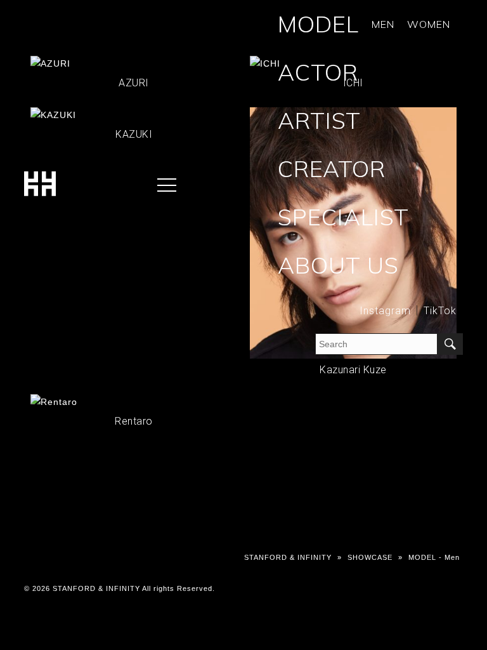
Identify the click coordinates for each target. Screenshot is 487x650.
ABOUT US (338, 265)
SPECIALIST (343, 216)
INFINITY (60, 47)
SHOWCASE (113, 47)
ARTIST (319, 120)
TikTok (440, 311)
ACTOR (318, 72)
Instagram (385, 311)
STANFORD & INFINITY (288, 557)
